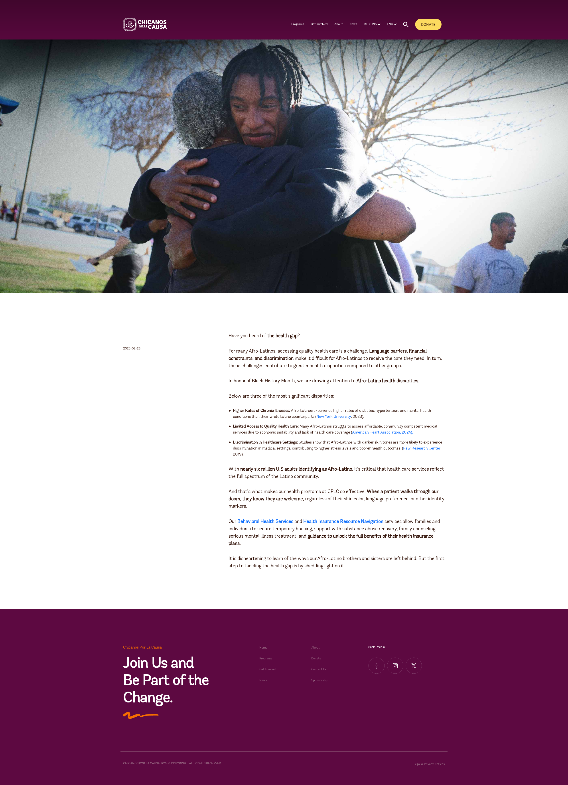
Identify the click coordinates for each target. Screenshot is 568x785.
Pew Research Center (421, 449)
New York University (333, 417)
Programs (265, 658)
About (315, 647)
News (353, 24)
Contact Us (319, 669)
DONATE (428, 25)
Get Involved (267, 669)
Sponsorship (319, 680)
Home (263, 647)
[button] (405, 24)
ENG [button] (390, 24)
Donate (316, 658)
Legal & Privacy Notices (429, 764)
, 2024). (406, 433)
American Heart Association (376, 433)
